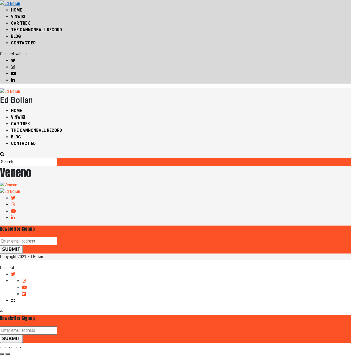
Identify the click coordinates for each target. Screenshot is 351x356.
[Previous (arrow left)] (2, 354)
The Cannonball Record (36, 29)
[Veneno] (8, 184)
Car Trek (20, 23)
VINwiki (18, 16)
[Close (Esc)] (2, 347)
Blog (16, 36)
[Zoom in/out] (18, 347)
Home (16, 10)
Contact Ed (23, 42)
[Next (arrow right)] (7, 354)
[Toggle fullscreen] (13, 347)
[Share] (7, 347)
